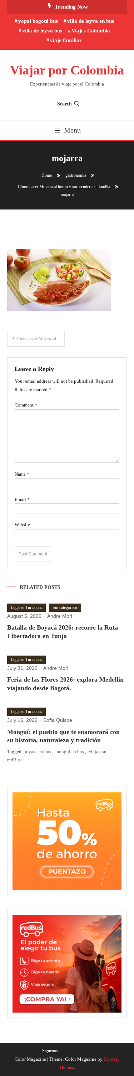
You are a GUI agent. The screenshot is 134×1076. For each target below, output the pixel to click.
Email (22, 499)
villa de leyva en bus (90, 21)
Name (22, 474)
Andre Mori (59, 616)
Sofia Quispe (57, 720)
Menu (72, 130)
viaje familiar (66, 40)
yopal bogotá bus (38, 21)
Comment (26, 405)
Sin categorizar (65, 607)
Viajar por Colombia (67, 70)
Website (22, 524)
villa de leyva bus (42, 30)
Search (64, 104)
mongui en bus (69, 751)
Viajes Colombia (90, 30)
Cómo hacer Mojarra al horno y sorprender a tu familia (41, 338)
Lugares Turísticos (26, 607)
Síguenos (50, 1050)
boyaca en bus (37, 751)
